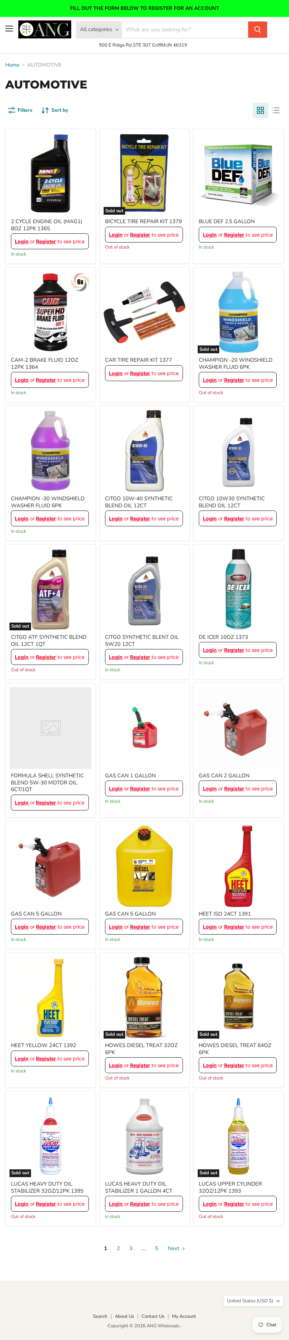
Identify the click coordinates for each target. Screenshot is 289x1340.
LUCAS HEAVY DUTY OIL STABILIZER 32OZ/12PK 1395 (47, 1187)
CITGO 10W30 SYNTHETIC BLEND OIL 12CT (232, 502)
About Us (124, 1316)
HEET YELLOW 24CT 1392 (43, 1045)
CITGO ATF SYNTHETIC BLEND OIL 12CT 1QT (48, 641)
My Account (184, 1316)
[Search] (257, 30)
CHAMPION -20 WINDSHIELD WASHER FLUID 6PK (235, 363)
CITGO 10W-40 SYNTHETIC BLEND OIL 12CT (139, 502)
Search (100, 1316)
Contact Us (153, 1316)
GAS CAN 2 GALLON (224, 775)
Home (12, 65)
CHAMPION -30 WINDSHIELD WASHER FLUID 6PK (48, 502)
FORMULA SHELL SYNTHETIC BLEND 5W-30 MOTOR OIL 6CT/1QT (47, 782)
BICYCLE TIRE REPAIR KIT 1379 (143, 221)
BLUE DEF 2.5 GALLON (227, 221)
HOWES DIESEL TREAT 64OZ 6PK (235, 1049)
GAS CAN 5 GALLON (36, 913)
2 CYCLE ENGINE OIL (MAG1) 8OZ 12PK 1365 (46, 225)
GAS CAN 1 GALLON (130, 775)
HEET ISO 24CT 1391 (225, 913)
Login (22, 241)
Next (174, 1248)
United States (250, 1301)
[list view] (276, 110)
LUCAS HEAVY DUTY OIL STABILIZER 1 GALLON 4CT (138, 1187)
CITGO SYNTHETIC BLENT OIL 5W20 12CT (142, 641)
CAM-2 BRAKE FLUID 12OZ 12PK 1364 (44, 363)
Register (46, 241)
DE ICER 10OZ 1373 (223, 637)
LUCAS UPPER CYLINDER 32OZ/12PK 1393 (230, 1187)
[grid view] (260, 110)
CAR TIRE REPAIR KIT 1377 (138, 359)
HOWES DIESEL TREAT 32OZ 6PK (141, 1049)
